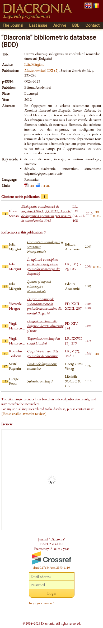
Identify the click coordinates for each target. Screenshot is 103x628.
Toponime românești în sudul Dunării (43, 341)
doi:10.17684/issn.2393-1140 (51, 567)
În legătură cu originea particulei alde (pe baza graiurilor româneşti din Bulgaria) (43, 266)
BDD (75, 25)
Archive (59, 25)
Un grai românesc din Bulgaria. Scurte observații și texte (45, 326)
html (45, 185)
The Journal (13, 25)
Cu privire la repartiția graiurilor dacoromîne (42, 353)
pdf (32, 185)
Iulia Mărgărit (34, 64)
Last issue (38, 25)
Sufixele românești (39, 381)
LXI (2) (53, 70)
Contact (93, 25)
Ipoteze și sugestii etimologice (39, 286)
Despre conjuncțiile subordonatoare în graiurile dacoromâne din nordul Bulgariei (44, 305)
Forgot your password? (41, 603)
